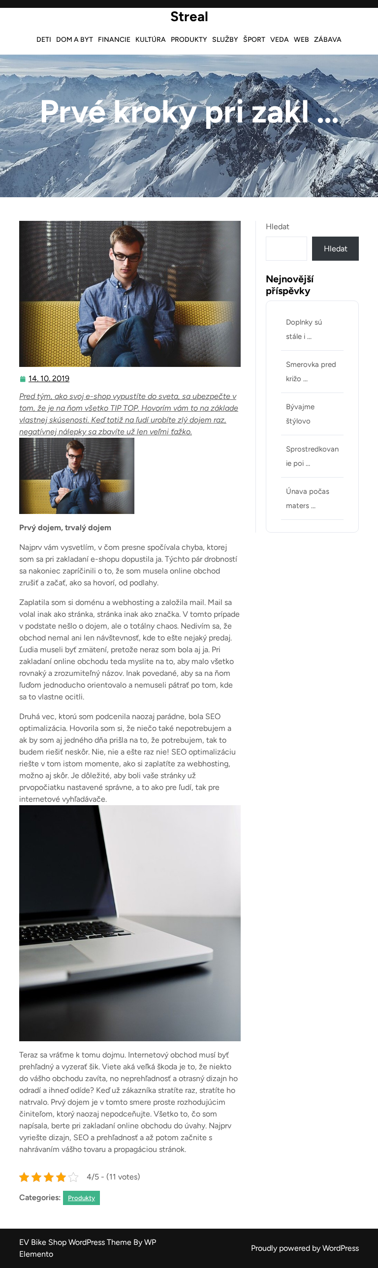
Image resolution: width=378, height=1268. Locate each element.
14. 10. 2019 (49, 380)
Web (301, 39)
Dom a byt (74, 39)
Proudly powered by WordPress (305, 1248)
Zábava (328, 39)
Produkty (189, 39)
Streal (189, 16)
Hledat (277, 226)
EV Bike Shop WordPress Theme (76, 1242)
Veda (279, 39)
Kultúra (150, 39)
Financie (114, 39)
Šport (254, 39)
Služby (225, 39)
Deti (43, 39)
